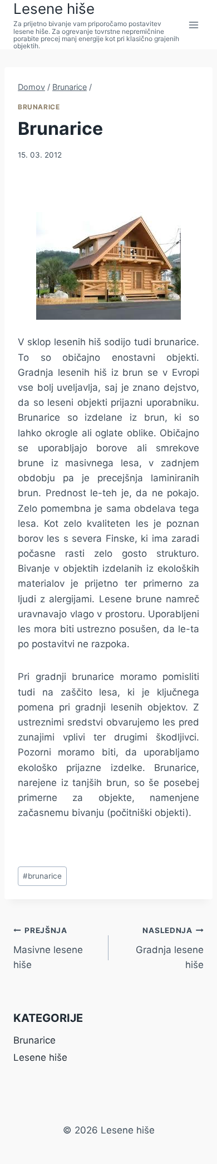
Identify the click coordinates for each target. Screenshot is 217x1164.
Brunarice (39, 107)
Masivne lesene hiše (48, 948)
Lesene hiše (40, 1057)
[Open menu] (193, 24)
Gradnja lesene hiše (170, 948)
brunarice (42, 875)
